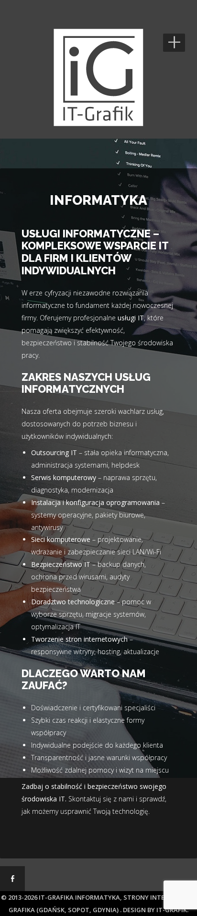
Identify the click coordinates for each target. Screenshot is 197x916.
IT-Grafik (171, 909)
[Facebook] (12, 878)
